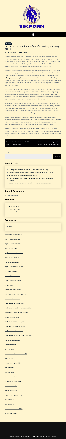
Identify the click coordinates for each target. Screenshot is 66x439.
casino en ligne (10, 372)
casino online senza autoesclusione (16, 312)
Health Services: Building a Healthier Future (23, 175)
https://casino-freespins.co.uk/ (16, 78)
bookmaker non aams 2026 (13, 409)
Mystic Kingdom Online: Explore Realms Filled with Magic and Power (31, 173)
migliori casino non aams (13, 244)
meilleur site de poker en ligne (14, 303)
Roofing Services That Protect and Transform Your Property (28, 170)
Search (7, 153)
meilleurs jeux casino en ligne (14, 322)
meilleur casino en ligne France (15, 326)
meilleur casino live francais (14, 331)
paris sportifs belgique (12, 317)
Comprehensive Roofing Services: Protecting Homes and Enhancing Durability (31, 179)
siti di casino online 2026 (13, 381)
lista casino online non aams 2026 (16, 294)
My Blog (8, 44)
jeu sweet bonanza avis (12, 276)
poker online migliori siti (11, 271)
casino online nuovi (11, 248)
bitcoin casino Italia (11, 377)
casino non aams (10, 345)
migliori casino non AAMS (13, 280)
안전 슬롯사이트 (9, 400)
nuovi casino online (11, 386)
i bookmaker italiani (11, 413)
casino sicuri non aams (12, 299)
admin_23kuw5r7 (10, 52)
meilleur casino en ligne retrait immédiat (18, 308)
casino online (9, 358)
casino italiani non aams (13, 290)
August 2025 (13, 212)
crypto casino (9, 349)
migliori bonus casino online (14, 253)
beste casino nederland (12, 239)
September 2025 (14, 209)
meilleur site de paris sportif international (18, 335)
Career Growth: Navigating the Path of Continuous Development (30, 183)
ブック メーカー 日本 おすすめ (13, 395)
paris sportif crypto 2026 (13, 363)
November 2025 (14, 206)
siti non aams (9, 285)
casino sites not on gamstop (14, 234)
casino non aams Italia (12, 257)
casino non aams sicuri (12, 340)
